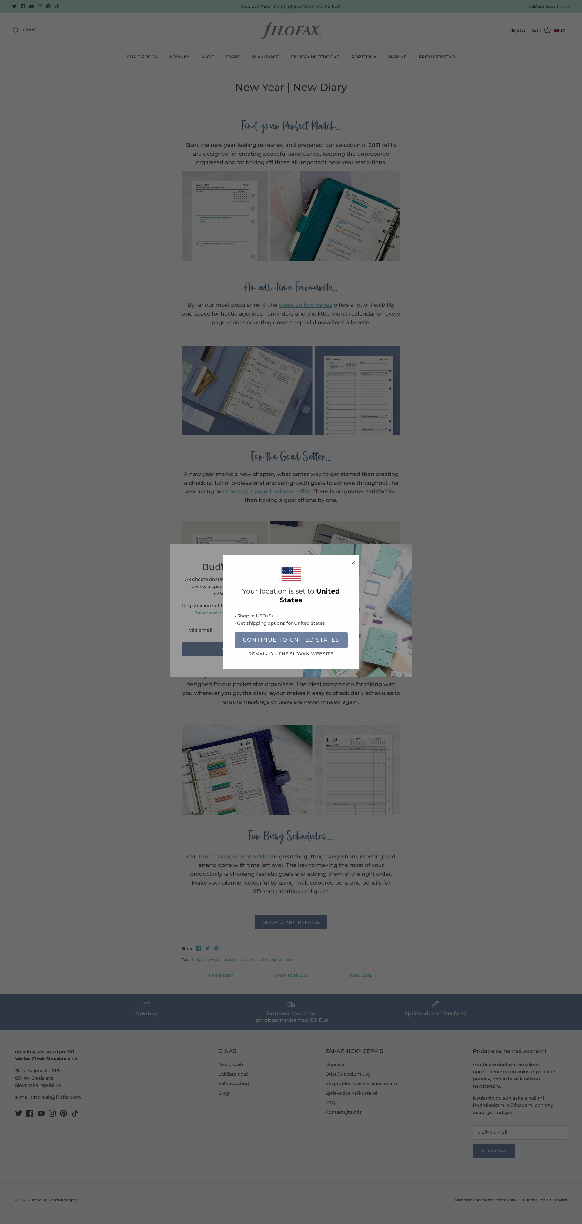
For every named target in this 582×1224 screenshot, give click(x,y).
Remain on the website (291, 654)
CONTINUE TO (291, 640)
